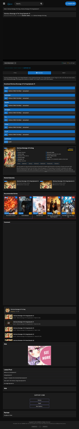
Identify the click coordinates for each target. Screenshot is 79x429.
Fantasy (30, 163)
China (23, 157)
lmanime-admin (26, 15)
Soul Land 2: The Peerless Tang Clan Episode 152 (15, 380)
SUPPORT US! (27, 68)
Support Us (34, 426)
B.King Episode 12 (8, 375)
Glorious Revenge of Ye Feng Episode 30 (28, 181)
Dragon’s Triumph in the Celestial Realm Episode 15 (15, 377)
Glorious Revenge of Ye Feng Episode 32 (63, 181)
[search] (41, 4)
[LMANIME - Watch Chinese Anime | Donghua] (10, 5)
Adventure (24, 163)
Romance (57, 163)
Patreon (39, 400)
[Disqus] (39, 244)
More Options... (39, 406)
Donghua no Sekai (8, 415)
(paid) (10, 142)
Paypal (39, 403)
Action (18, 163)
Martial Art (43, 163)
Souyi (23, 154)
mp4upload (26, 91)
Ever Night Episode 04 (9, 383)
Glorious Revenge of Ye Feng (40, 15)
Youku (53, 152)
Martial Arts (50, 163)
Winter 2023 (53, 155)
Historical (36, 163)
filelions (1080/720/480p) (15, 91)
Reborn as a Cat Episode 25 (10, 372)
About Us (45, 426)
